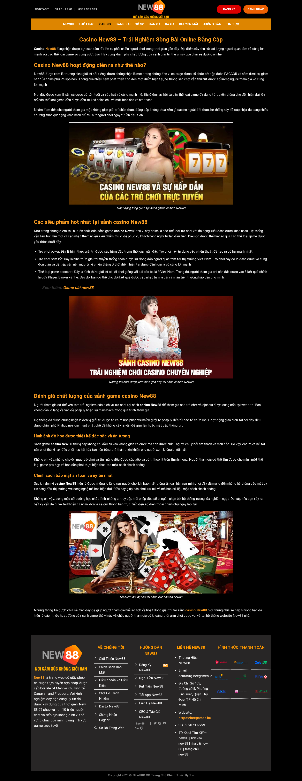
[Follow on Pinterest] (159, 723)
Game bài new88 (78, 287)
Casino (105, 24)
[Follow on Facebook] (150, 723)
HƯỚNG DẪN (212, 24)
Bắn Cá (154, 24)
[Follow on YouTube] (164, 723)
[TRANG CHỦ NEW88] (151, 9)
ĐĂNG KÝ (229, 9)
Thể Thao (86, 24)
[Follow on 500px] (137, 728)
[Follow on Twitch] (141, 728)
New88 (50, 49)
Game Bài (122, 24)
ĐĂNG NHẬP (256, 9)
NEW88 (68, 24)
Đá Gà (169, 24)
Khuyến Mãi (188, 24)
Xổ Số (139, 24)
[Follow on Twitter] (155, 723)
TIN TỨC (232, 24)
